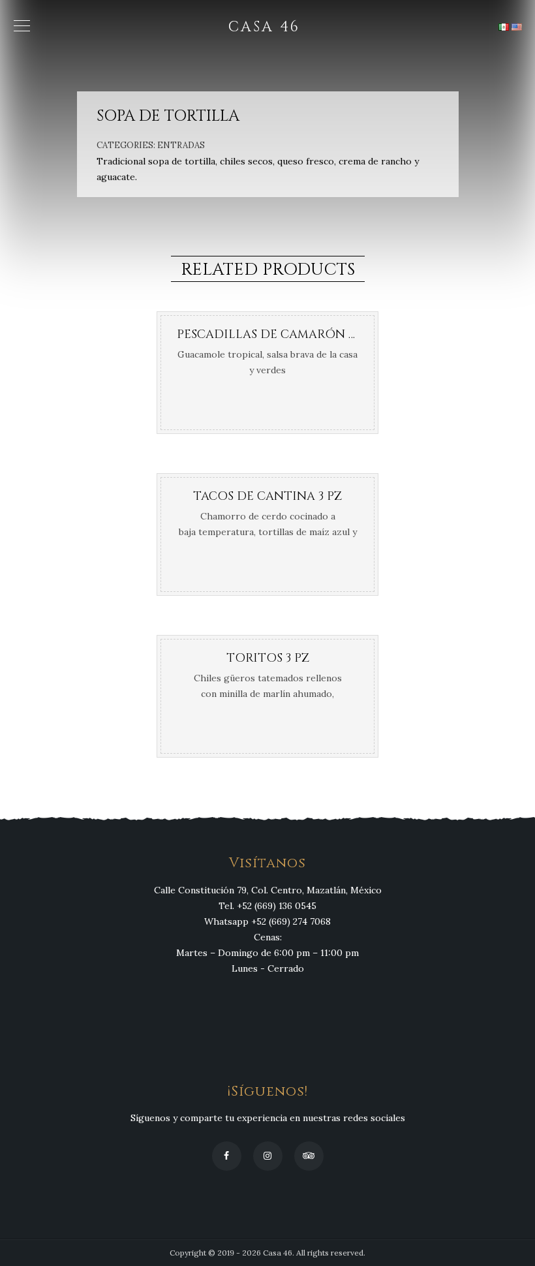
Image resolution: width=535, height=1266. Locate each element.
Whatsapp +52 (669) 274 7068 (267, 921)
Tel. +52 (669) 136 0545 (267, 906)
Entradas (181, 145)
